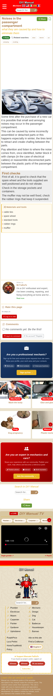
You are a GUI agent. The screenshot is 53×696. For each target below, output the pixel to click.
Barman (35, 631)
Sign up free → (26, 372)
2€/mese (24, 664)
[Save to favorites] (49, 19)
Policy (9, 649)
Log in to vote (10, 316)
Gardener (14, 627)
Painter (13, 623)
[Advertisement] (26, 66)
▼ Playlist (48, 556)
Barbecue (36, 623)
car (49, 37)
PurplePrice (12, 638)
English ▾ (37, 647)
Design (35, 612)
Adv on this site (35, 638)
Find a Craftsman (36, 642)
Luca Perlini (12, 642)
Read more (20, 298)
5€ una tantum (37, 664)
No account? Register (34, 336)
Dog (34, 616)
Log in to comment (13, 336)
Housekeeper (38, 627)
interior (41, 37)
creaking (15, 42)
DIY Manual (26, 2)
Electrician (19, 521)
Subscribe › (26, 669)
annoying (6, 42)
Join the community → (26, 476)
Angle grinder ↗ (7, 556)
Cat (33, 620)
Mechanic (17, 6)
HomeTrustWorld (14, 646)
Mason (46, 521)
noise (33, 37)
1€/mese (13, 664)
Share (43, 19)
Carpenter (33, 521)
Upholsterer (15, 631)
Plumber (7, 521)
